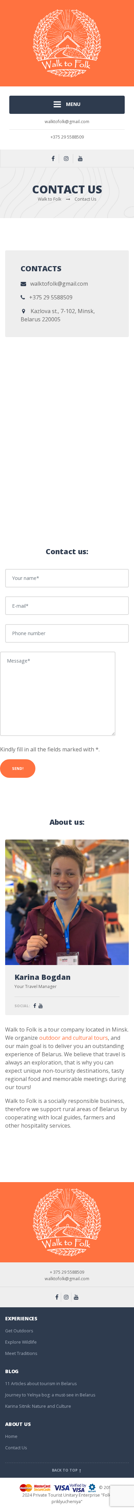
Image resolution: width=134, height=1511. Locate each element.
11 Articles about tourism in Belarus (41, 1384)
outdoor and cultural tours (73, 1038)
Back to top (65, 1470)
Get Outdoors (19, 1331)
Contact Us (16, 1448)
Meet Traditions (21, 1353)
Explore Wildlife (21, 1342)
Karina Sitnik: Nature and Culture (38, 1406)
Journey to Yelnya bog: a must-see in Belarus (50, 1395)
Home (11, 1436)
